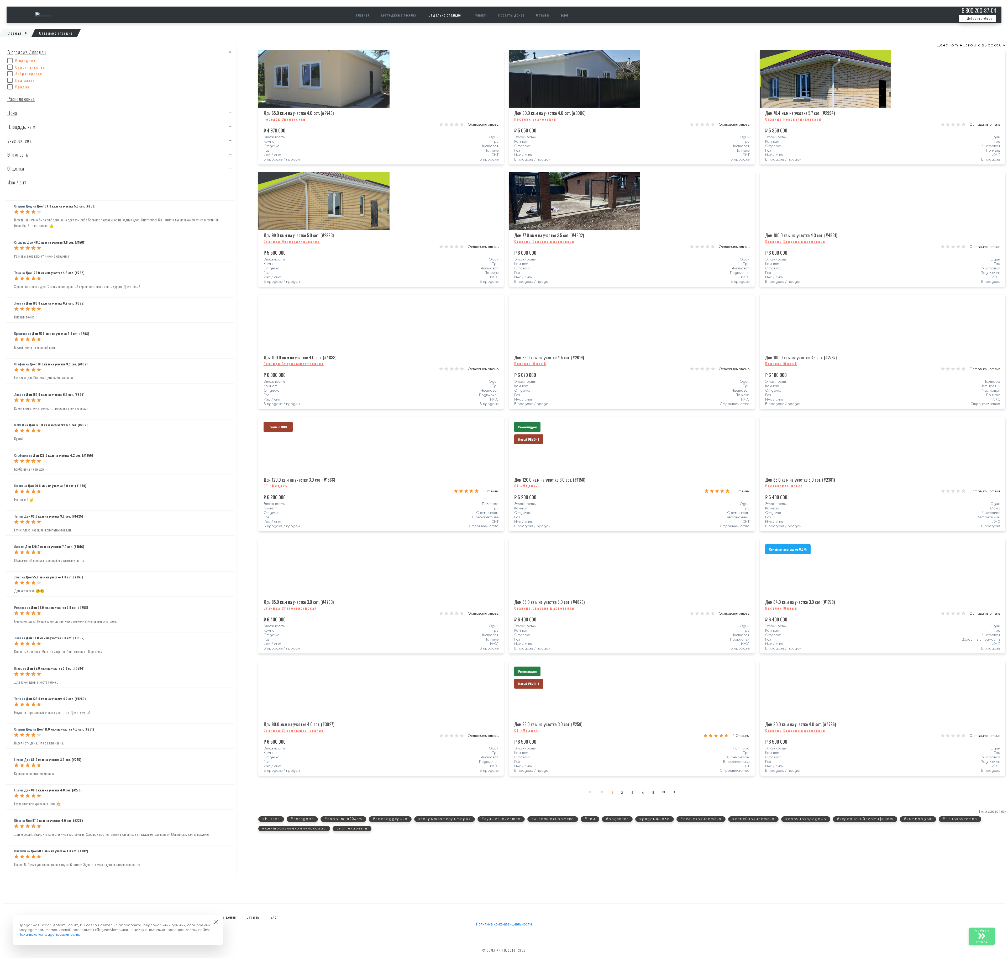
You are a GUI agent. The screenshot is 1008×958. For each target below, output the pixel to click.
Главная (362, 15)
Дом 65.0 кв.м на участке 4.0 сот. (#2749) (299, 113)
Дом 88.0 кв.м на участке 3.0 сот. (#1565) (55, 638)
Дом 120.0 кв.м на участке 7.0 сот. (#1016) (54, 546)
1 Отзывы (490, 491)
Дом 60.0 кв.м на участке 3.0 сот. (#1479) (57, 485)
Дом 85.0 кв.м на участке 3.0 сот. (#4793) (299, 602)
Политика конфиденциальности (504, 924)
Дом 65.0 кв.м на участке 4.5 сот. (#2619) (549, 357)
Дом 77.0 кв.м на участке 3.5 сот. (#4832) (549, 235)
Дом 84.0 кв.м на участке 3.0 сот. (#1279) (800, 602)
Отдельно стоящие (444, 15)
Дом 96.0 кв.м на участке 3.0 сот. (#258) (59, 607)
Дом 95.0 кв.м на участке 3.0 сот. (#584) (55, 668)
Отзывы (542, 15)
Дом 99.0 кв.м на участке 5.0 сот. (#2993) (299, 235)
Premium (479, 15)
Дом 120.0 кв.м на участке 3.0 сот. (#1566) (299, 480)
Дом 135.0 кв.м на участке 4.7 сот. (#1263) (56, 698)
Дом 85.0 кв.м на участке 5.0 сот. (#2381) (800, 480)
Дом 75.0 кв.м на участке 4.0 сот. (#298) (60, 333)
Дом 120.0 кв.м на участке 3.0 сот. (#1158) (549, 480)
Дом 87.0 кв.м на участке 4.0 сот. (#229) (54, 820)
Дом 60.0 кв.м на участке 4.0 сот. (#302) (59, 851)
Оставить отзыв (483, 124)
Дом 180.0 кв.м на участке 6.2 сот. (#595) (55, 303)
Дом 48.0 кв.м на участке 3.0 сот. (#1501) (56, 242)
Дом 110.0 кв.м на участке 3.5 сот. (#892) (58, 364)
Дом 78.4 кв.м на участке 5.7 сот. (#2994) (800, 113)
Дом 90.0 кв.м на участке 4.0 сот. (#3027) (299, 724)
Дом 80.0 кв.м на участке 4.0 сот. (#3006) (549, 113)
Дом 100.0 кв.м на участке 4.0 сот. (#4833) (300, 357)
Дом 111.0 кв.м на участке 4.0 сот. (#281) (65, 729)
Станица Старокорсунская (290, 608)
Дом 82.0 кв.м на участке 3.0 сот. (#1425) (53, 516)
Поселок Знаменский (285, 119)
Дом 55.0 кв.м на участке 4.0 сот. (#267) (54, 577)
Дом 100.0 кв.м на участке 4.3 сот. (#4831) (801, 235)
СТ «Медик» (275, 485)
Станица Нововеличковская (793, 119)
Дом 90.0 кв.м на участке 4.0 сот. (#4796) (800, 724)
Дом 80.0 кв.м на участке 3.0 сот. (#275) (52, 759)
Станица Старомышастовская (544, 241)
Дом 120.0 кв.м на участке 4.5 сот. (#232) (54, 272)
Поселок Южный (530, 363)
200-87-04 (979, 10)
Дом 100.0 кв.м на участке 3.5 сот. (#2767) (801, 357)
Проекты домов (511, 15)
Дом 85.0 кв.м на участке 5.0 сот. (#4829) (549, 602)
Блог (564, 15)
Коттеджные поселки (399, 15)
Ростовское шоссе (784, 485)
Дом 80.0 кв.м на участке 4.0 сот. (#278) (52, 790)
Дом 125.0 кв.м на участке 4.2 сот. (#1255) (63, 455)
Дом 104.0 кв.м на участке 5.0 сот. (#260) (65, 206)
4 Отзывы (740, 736)
